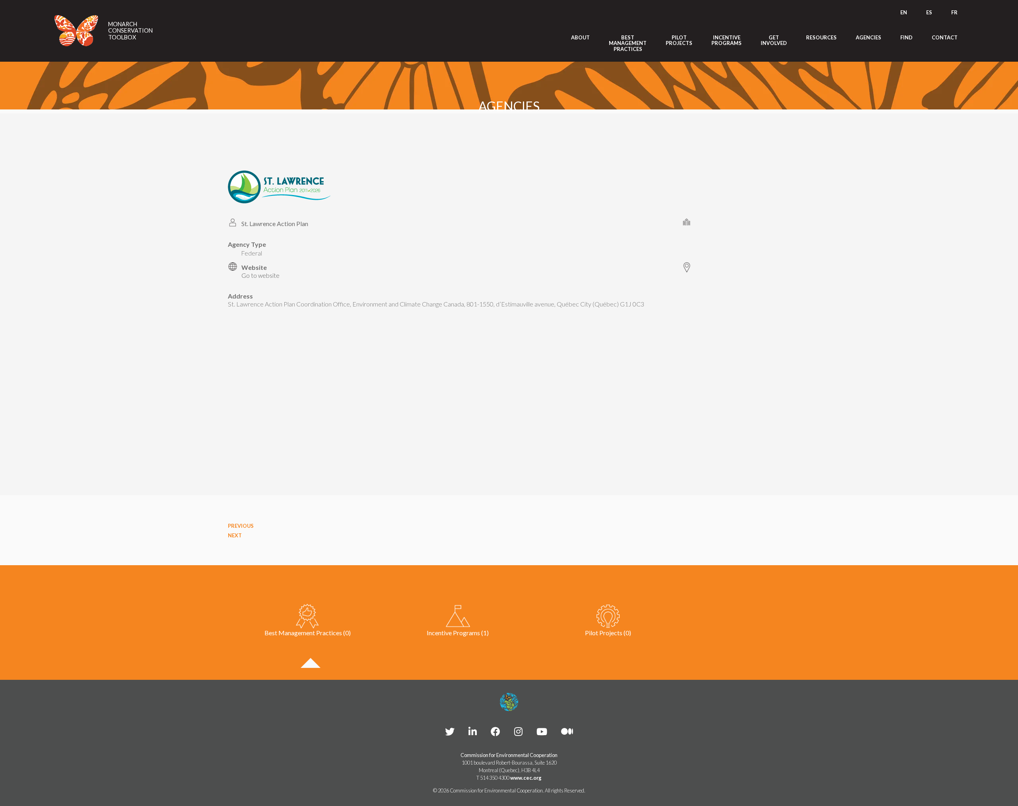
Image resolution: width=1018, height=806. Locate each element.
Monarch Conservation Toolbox (130, 31)
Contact (945, 37)
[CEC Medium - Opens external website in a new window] (567, 731)
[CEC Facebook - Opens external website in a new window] (495, 731)
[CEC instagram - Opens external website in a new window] (518, 731)
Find (906, 37)
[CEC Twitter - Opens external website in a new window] (450, 731)
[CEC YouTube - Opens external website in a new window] (542, 731)
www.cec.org (526, 778)
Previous (241, 526)
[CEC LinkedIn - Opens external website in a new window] (472, 731)
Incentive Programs (726, 40)
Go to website (260, 275)
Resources (821, 37)
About (580, 37)
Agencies (868, 37)
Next (235, 535)
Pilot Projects (679, 40)
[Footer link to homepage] (509, 702)
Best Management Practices (628, 43)
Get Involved (774, 40)
